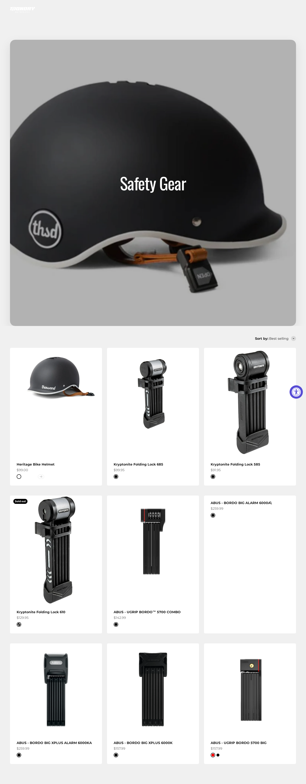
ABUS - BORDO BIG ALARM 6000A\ (241, 503)
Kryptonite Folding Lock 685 (138, 464)
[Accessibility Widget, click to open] (296, 392)
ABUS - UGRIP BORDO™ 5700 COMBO (147, 612)
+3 (41, 476)
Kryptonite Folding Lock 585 (235, 464)
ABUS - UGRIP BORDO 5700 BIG (238, 743)
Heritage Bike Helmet (36, 464)
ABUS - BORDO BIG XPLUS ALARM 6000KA (54, 743)
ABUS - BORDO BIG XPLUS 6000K (143, 743)
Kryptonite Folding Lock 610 (41, 612)
